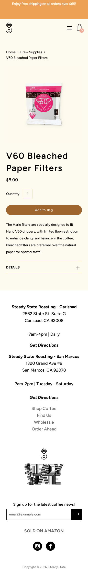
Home (11, 52)
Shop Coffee (44, 408)
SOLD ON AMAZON (44, 530)
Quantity (13, 194)
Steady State (57, 567)
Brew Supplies (31, 52)
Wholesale (44, 422)
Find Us (44, 415)
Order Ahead (44, 428)
